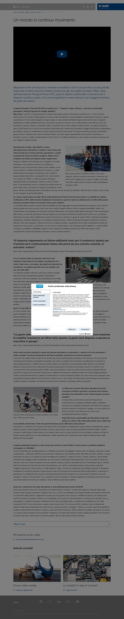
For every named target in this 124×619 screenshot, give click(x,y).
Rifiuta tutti (72, 329)
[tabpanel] (72, 305)
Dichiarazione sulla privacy (59, 309)
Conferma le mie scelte (41, 329)
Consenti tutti (85, 329)
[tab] (40, 292)
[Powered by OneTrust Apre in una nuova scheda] (85, 334)
